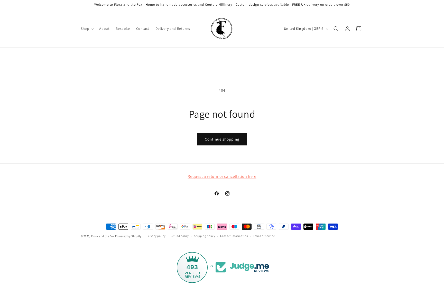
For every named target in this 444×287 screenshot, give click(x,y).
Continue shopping (222, 139)
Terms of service (264, 236)
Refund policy (180, 236)
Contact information (234, 236)
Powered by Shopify (128, 236)
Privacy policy (156, 236)
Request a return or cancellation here (222, 176)
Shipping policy (204, 236)
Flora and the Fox (103, 236)
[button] (87, 28)
